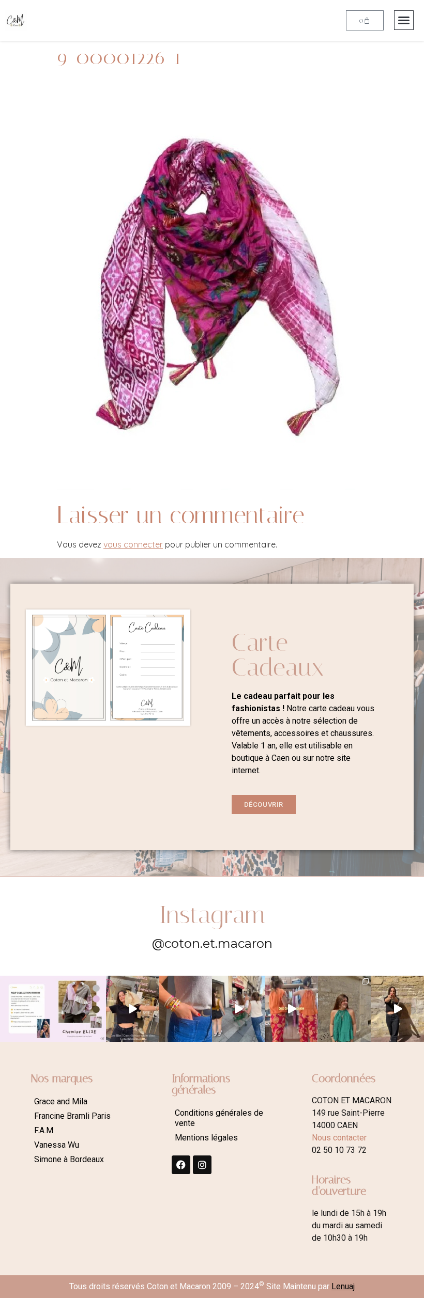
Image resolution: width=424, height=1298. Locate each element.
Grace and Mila (60, 1101)
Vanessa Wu (56, 1145)
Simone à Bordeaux (69, 1159)
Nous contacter (339, 1138)
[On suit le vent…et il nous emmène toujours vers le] (292, 1009)
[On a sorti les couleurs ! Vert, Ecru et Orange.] (344, 1009)
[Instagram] (202, 1164)
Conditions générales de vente (219, 1118)
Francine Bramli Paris (72, 1116)
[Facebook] (181, 1164)
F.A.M (43, 1130)
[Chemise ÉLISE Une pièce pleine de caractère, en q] (80, 1009)
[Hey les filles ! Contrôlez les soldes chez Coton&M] (132, 1009)
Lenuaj (343, 1286)
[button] (404, 20)
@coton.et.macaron (212, 943)
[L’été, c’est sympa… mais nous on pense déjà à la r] (26, 1009)
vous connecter (133, 544)
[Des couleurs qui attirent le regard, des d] (186, 1009)
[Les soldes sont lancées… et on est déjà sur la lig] (238, 1009)
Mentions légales (206, 1138)
